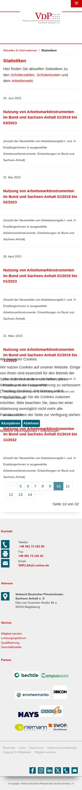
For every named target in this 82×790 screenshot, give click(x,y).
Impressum (49, 431)
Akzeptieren (10, 423)
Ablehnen (31, 423)
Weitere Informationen (18, 431)
